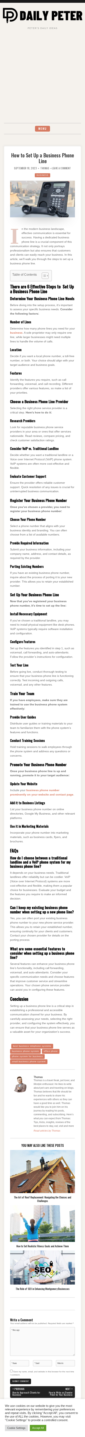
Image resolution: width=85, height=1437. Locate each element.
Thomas (44, 168)
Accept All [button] (38, 1427)
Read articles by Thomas (47, 1130)
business (16, 332)
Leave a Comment (61, 168)
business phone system (25, 1051)
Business (42, 175)
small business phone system (29, 1061)
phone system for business (27, 1056)
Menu (42, 128)
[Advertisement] (42, 78)
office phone (51, 1051)
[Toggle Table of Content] (43, 275)
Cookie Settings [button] (16, 1427)
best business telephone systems (32, 1046)
